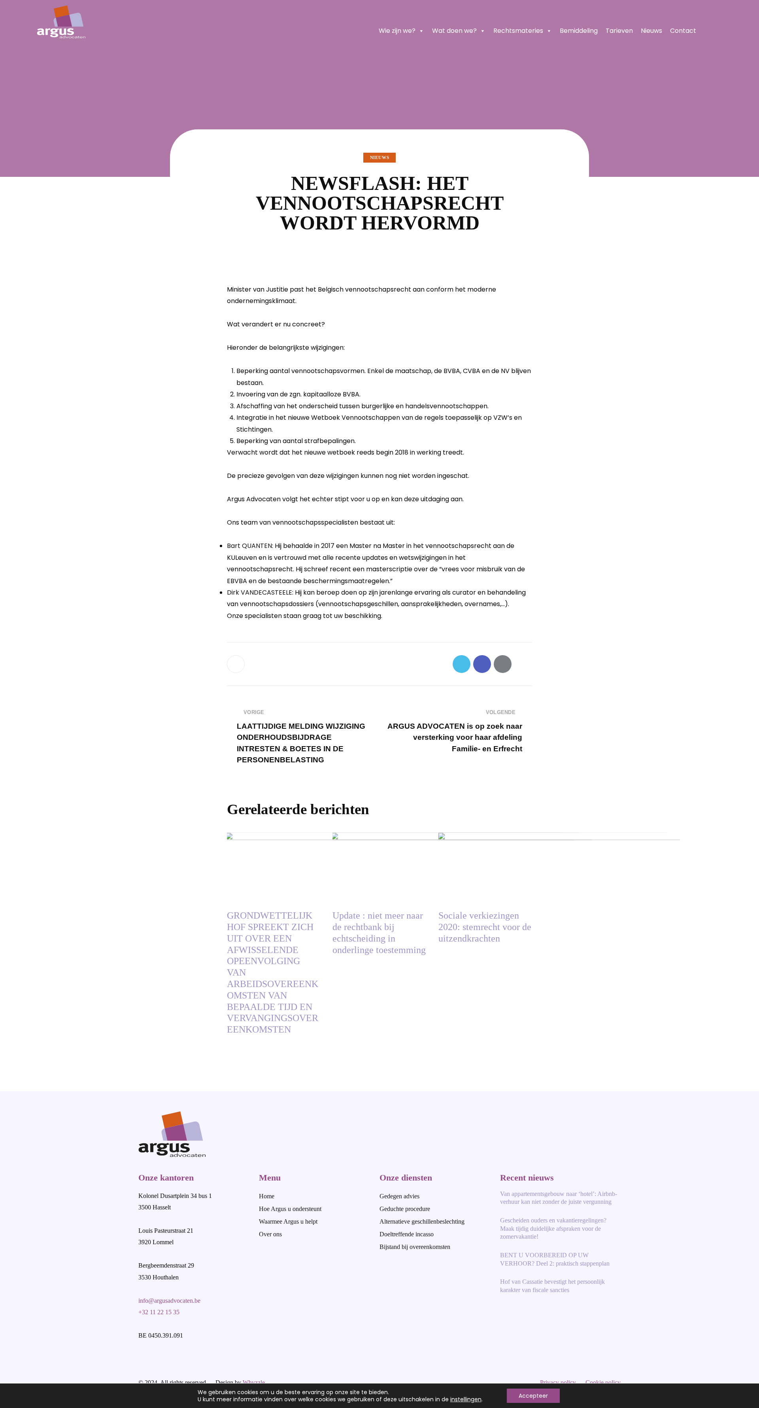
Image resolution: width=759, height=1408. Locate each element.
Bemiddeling (579, 30)
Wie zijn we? (397, 30)
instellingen (465, 1399)
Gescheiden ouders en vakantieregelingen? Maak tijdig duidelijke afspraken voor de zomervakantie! (553, 1228)
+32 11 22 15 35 (158, 1312)
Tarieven (619, 30)
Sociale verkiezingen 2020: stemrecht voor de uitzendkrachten (484, 927)
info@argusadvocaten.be (169, 1300)
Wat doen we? (454, 30)
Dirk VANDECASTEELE (259, 592)
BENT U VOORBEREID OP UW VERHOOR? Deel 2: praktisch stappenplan (555, 1259)
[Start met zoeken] (718, 30)
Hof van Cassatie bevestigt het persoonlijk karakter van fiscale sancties (552, 1285)
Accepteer (533, 1396)
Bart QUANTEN (249, 545)
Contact (683, 30)
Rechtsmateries (518, 30)
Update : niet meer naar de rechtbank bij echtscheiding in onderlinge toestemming (379, 932)
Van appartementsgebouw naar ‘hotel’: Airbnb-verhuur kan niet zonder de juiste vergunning (558, 1197)
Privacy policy (558, 1382)
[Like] (236, 664)
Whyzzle (254, 1382)
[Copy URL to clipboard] (523, 664)
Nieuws (651, 30)
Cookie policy (603, 1382)
